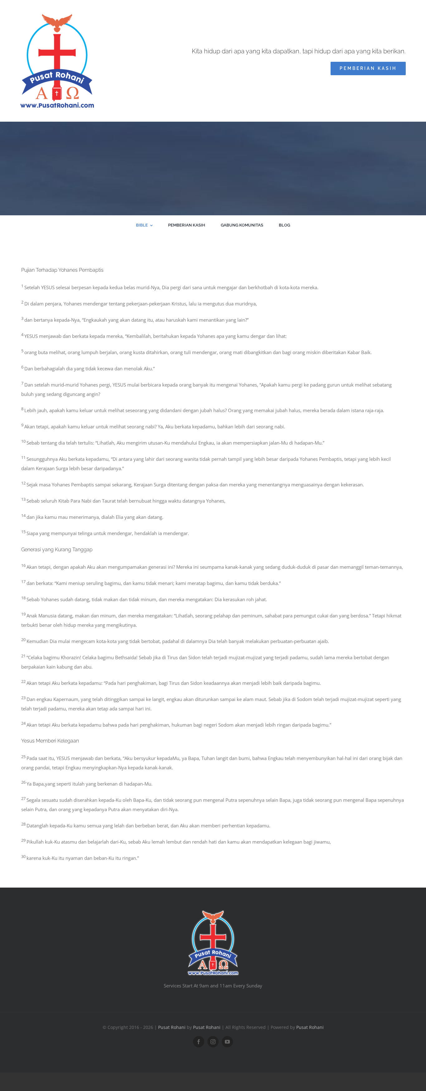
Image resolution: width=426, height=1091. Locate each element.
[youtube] (227, 1041)
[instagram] (213, 1041)
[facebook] (198, 1041)
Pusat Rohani (172, 1027)
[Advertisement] (213, 168)
